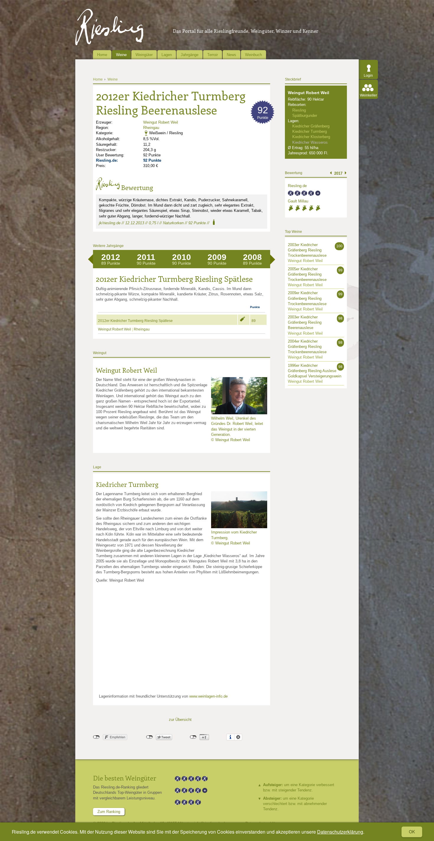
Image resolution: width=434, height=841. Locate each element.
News (231, 55)
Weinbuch (253, 55)
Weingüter (144, 55)
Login (368, 75)
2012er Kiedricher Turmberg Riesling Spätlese (135, 321)
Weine (121, 55)
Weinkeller (368, 95)
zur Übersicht (180, 719)
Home (102, 55)
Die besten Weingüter (124, 777)
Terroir (212, 55)
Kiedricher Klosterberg (311, 137)
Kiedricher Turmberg (127, 484)
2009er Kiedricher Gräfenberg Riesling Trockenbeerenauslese (307, 298)
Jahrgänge (189, 55)
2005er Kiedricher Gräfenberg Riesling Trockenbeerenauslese (307, 274)
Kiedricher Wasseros (310, 142)
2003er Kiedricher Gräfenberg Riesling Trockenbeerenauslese (307, 250)
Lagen (166, 55)
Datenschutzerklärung (340, 831)
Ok (412, 832)
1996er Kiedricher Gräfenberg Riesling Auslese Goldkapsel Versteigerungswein (314, 370)
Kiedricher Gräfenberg (310, 126)
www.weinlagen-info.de (208, 696)
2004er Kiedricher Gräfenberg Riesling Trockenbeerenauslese (307, 346)
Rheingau (151, 127)
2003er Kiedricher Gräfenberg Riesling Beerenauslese (305, 322)
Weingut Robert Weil (160, 122)
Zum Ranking (108, 811)
